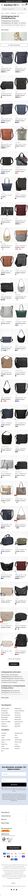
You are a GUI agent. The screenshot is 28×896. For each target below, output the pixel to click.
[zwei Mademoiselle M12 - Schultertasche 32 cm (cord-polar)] (7, 57)
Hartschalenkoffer (5, 715)
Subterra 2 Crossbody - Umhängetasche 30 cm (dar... (7, 549)
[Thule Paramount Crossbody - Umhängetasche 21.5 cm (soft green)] (21, 539)
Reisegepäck (4, 726)
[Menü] (2, 5)
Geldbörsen (17, 724)
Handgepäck (4, 710)
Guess (16, 497)
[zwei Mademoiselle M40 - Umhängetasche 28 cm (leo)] (7, 640)
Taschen (7, 13)
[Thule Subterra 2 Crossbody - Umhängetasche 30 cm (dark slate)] (7, 539)
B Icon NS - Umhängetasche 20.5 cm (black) (21, 651)
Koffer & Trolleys (5, 708)
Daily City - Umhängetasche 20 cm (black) (21, 625)
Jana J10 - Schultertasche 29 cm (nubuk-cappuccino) (7, 499)
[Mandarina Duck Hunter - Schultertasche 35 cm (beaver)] (7, 361)
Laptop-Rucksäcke (19, 710)
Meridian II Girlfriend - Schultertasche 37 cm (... (21, 499)
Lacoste (3, 91)
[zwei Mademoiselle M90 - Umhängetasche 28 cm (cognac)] (7, 260)
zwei (2, 66)
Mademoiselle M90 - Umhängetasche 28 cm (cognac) (7, 270)
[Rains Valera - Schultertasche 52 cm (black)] (7, 387)
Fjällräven (17, 142)
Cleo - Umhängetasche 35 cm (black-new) (21, 422)
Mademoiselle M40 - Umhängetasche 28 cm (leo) (7, 651)
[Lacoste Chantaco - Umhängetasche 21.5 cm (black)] (21, 184)
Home (2, 13)
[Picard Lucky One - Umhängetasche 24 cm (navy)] (7, 412)
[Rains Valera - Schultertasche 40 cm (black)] (21, 336)
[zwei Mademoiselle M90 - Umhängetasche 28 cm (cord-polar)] (7, 513)
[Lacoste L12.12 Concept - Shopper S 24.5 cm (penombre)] (7, 184)
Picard (2, 294)
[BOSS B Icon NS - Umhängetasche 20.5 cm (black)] (21, 640)
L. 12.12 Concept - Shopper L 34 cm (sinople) (21, 321)
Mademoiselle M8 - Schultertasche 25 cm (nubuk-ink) (7, 118)
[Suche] (25, 9)
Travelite (3, 735)
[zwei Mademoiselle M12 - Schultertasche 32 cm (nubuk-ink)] (21, 57)
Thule (2, 547)
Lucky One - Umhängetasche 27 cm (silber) (7, 321)
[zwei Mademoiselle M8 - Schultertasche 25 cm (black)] (7, 159)
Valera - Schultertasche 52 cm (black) (7, 397)
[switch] (9, 841)
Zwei (16, 735)
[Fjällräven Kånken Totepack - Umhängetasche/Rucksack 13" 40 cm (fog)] (21, 133)
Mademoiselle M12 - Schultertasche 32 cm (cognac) (7, 144)
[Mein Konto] (22, 4)
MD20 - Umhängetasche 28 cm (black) (21, 473)
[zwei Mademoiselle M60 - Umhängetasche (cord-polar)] (7, 336)
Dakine (16, 737)
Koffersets (3, 724)
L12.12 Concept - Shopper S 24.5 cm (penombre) (7, 195)
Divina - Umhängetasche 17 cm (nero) (7, 220)
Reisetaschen (18, 708)
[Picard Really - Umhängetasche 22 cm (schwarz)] (7, 285)
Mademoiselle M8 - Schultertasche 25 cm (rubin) (21, 574)
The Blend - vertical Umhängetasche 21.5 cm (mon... (21, 270)
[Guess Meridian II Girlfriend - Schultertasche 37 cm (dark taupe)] (21, 488)
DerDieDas (17, 746)
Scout (16, 744)
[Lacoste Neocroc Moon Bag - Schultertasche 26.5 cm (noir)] (7, 564)
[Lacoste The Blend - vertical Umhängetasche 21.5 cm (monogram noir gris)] (21, 260)
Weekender (17, 726)
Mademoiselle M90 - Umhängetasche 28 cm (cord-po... (7, 524)
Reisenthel (17, 167)
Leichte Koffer (4, 713)
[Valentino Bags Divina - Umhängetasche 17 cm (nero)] (7, 209)
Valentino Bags (4, 218)
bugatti (2, 598)
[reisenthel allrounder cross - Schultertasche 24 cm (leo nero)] (21, 159)
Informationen (5, 812)
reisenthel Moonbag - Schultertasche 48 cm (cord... (7, 245)
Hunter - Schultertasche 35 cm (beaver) (7, 372)
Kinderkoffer (18, 717)
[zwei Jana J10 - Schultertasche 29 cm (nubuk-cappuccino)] (7, 488)
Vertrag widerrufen (14, 847)
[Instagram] (14, 889)
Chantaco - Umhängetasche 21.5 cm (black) (21, 195)
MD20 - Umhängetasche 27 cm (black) (21, 372)
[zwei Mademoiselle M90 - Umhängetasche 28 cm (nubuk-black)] (21, 387)
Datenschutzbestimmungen (10, 799)
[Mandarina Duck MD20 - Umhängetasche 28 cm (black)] (21, 463)
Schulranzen (18, 715)
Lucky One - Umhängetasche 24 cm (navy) (7, 422)
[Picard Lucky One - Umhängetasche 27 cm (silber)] (7, 311)
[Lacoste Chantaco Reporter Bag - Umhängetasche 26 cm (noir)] (7, 83)
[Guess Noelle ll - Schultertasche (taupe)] (21, 513)
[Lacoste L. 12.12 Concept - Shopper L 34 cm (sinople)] (21, 311)
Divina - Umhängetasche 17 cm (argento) (7, 473)
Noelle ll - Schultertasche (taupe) (21, 524)
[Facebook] (11, 889)
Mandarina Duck (4, 370)
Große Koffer (4, 719)
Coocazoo (17, 748)
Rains (16, 345)
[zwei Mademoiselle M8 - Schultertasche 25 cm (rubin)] (21, 564)
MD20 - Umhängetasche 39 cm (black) (7, 448)
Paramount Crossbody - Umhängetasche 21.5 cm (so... (21, 549)
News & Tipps (5, 823)
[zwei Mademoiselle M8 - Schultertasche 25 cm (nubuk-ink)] (7, 108)
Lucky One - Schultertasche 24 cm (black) (21, 448)
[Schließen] (0, 895)
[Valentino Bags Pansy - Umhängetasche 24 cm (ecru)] (7, 615)
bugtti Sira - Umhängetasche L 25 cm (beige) (7, 600)
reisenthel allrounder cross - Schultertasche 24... (21, 169)
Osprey (3, 742)
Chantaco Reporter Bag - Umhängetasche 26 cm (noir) (7, 93)
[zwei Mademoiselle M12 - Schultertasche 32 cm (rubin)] (21, 209)
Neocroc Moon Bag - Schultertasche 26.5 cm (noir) (7, 574)
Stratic (2, 746)
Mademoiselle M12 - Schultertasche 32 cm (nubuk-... (21, 68)
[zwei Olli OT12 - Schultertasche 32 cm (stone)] (21, 235)
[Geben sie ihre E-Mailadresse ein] (14, 785)
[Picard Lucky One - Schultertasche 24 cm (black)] (21, 437)
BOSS (16, 649)
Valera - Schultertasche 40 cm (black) (21, 347)
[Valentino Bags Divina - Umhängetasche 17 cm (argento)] (7, 463)
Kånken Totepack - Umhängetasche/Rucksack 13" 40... (21, 144)
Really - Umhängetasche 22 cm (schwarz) (7, 296)
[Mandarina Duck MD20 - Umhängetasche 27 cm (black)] (21, 361)
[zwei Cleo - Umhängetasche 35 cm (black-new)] (21, 412)
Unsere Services (6, 816)
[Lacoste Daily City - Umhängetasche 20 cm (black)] (21, 615)
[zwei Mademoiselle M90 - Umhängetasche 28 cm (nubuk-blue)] (21, 108)
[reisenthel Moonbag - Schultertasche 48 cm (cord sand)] (7, 235)
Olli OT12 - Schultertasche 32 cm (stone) (21, 245)
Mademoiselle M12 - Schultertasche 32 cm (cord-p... (7, 68)
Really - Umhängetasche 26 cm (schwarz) (21, 600)
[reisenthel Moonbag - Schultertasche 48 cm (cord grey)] (21, 285)
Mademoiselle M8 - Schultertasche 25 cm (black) (7, 169)
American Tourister (5, 739)
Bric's (2, 750)
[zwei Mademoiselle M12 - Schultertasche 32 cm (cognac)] (7, 133)
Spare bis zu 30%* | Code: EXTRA (14, 1)
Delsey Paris (4, 744)
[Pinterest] (16, 889)
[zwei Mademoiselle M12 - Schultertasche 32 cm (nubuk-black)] (21, 83)
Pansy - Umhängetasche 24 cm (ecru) (7, 625)
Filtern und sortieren (15, 45)
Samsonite (3, 733)
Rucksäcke (17, 713)
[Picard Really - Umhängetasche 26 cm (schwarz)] (21, 589)
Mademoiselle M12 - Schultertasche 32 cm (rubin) (21, 220)
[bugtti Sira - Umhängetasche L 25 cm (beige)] (7, 589)
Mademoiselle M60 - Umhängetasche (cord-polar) (7, 347)
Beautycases (18, 719)
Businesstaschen (19, 721)
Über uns (4, 819)
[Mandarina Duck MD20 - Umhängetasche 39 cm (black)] (7, 437)
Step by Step (18, 742)
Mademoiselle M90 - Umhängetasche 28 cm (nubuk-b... (21, 118)
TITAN (2, 737)
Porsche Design (5, 748)
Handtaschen (13, 13)
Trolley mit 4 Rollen (5, 721)
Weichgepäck (4, 717)
